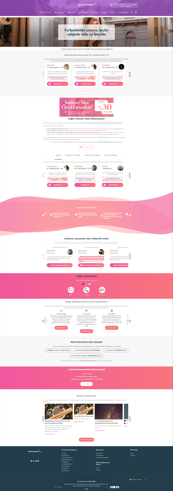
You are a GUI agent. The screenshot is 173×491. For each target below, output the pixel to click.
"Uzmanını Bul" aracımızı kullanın (71, 137)
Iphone (98, 468)
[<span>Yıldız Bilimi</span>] (86, 317)
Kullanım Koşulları (66, 460)
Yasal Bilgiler (65, 462)
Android (98, 470)
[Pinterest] (38, 461)
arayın (132, 453)
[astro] (86, 5)
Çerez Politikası (66, 466)
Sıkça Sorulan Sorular (67, 457)
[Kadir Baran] (94, 168)
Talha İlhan (114, 251)
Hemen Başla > (86, 384)
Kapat (86, 489)
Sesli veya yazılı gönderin (116, 350)
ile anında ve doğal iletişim (59, 350)
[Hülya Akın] (66, 67)
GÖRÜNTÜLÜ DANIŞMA (72, 155)
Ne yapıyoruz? (65, 455)
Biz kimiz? (64, 453)
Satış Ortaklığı (99, 455)
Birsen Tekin (82, 251)
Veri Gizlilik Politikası (67, 464)
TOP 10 (58, 155)
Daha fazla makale (86, 439)
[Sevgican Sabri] (94, 67)
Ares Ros (105, 166)
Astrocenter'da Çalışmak (102, 457)
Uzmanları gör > (61, 331)
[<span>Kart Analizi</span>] (61, 318)
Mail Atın (132, 455)
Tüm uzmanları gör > (86, 91)
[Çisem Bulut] (121, 67)
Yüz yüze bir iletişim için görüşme (87, 356)
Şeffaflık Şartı (65, 468)
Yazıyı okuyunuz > (50, 434)
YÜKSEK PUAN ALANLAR (92, 155)
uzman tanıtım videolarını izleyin (83, 130)
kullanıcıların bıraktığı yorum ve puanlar (102, 129)
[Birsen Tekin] (101, 252)
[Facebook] (31, 461)
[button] (130, 74)
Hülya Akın (51, 65)
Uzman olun (99, 453)
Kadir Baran (78, 166)
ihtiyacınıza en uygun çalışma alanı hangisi (58, 134)
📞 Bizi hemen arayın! (86, 147)
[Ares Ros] (120, 168)
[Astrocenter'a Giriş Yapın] (35, 451)
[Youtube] (36, 461)
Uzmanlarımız (65, 470)
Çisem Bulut (106, 65)
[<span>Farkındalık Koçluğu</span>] (111, 318)
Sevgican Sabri (79, 65)
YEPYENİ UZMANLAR (110, 155)
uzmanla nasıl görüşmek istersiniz (88, 134)
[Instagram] (33, 461)
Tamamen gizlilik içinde (88, 350)
